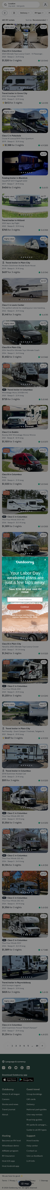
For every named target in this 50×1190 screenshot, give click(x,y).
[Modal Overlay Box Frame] (25, 595)
